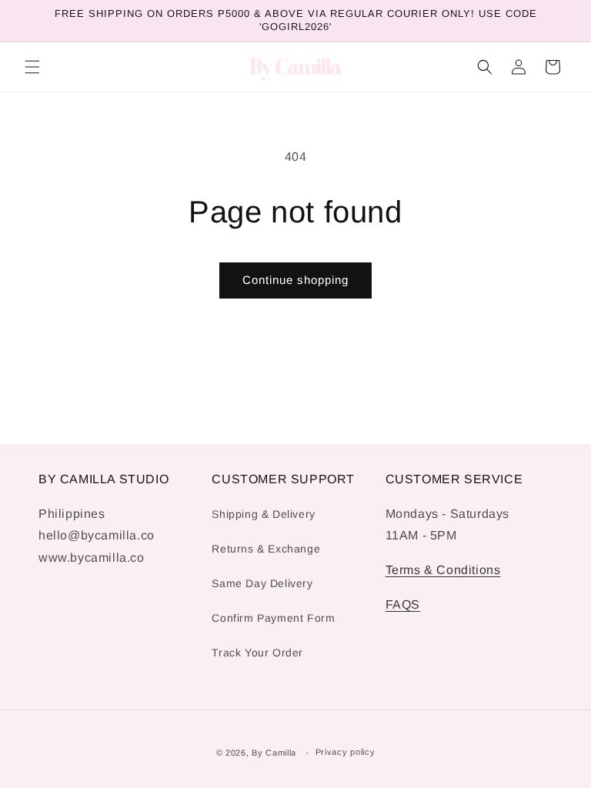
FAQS (403, 604)
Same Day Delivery (262, 583)
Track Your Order (257, 652)
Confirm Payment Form (273, 618)
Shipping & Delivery (263, 514)
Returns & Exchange (266, 549)
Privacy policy (346, 751)
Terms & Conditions (443, 569)
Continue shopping (295, 279)
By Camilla (274, 752)
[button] (32, 67)
